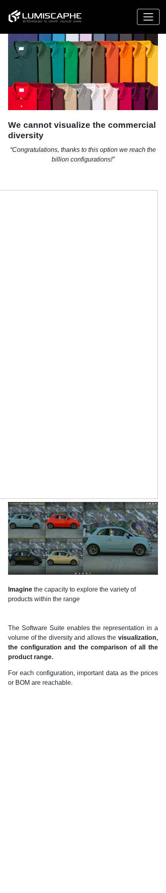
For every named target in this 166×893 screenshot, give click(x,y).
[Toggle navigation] (148, 17)
